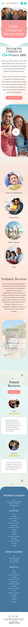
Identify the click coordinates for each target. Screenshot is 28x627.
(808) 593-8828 (14, 511)
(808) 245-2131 (14, 567)
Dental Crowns (13, 343)
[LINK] (6, 172)
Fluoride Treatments (11, 337)
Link (2, 417)
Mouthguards (12, 348)
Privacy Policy (14, 620)
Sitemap (21, 620)
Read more (13, 392)
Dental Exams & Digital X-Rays (12, 330)
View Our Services (13, 97)
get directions (14, 505)
